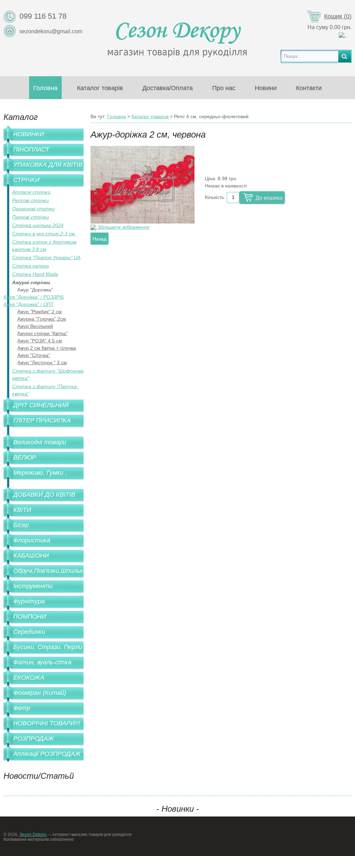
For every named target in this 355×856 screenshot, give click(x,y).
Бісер (21, 525)
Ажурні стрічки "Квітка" (42, 333)
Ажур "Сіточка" (33, 355)
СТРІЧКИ (26, 179)
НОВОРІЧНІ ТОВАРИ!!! (46, 723)
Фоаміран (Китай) (39, 692)
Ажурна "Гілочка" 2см (41, 319)
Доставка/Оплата (167, 88)
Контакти (309, 88)
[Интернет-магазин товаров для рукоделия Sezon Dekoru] (177, 38)
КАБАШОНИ (31, 555)
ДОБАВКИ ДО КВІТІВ (44, 494)
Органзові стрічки (33, 208)
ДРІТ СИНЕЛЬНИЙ (41, 405)
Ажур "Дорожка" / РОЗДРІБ (33, 297)
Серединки (29, 631)
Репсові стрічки (30, 200)
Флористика (31, 540)
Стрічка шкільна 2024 (37, 225)
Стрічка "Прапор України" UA (46, 257)
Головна (45, 88)
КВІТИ (22, 509)
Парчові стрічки (30, 217)
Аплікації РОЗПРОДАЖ (47, 753)
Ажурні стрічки (31, 282)
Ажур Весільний (35, 326)
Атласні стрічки (31, 192)
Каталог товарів (100, 88)
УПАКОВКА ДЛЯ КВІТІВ (48, 164)
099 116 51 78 (43, 16)
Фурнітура (29, 601)
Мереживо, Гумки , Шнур (40, 477)
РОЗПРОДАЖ (33, 738)
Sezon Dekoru (32, 834)
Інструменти (33, 586)
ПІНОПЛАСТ (31, 149)
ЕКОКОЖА (28, 677)
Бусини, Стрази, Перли (47, 647)
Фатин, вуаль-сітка (42, 662)
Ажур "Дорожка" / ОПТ (28, 304)
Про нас (223, 88)
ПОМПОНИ (29, 616)
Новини (266, 88)
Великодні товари (39, 442)
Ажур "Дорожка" (35, 289)
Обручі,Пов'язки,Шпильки (48, 570)
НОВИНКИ (28, 134)
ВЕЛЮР (24, 457)
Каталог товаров (149, 116)
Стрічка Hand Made (35, 274)
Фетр (21, 708)
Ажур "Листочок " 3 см (42, 362)
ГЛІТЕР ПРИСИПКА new (42, 425)
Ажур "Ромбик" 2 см (39, 311)
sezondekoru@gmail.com (50, 31)
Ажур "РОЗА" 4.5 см (39, 340)
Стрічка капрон (30, 266)
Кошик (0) (338, 16)
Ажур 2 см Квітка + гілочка (46, 348)
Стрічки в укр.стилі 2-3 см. (44, 233)
